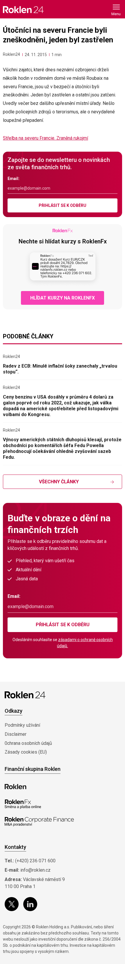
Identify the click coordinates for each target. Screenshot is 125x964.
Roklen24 (11, 54)
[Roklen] (15, 786)
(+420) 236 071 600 (35, 860)
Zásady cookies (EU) (26, 752)
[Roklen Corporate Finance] (39, 821)
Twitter (12, 904)
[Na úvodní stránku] (23, 9)
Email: (13, 178)
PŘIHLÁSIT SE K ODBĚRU (62, 205)
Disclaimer (15, 734)
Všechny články (59, 481)
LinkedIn (30, 904)
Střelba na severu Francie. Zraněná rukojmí (45, 138)
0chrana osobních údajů (28, 743)
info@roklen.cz (35, 870)
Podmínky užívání (22, 725)
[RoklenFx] (23, 804)
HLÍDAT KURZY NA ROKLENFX (62, 298)
